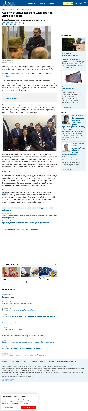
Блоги (42, 3)
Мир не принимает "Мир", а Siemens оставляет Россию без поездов (73, 150)
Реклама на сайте (15, 361)
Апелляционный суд (11, 229)
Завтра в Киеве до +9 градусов (13, 329)
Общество (12, 9)
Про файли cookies (7, 407)
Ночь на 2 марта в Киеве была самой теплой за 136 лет (22, 323)
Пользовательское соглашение (66, 361)
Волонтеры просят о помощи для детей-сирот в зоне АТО (29, 316)
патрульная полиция (30, 229)
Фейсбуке (6, 76)
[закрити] (36, 395)
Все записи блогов (67, 169)
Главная (4, 9)
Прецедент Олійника (11, 98)
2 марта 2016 (24, 9)
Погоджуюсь (29, 407)
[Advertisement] (29, 247)
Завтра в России (68, 88)
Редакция (34, 361)
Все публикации (67, 107)
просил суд (50, 110)
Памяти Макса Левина (70, 55)
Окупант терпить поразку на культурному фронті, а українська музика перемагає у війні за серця (73, 123)
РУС (80, 3)
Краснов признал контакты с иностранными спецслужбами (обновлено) (28, 342)
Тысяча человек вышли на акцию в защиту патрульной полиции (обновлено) (28, 209)
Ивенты (26, 361)
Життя (18, 9)
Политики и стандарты (47, 361)
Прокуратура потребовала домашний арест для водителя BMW (25, 223)
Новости (31, 3)
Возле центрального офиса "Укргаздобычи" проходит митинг (26, 355)
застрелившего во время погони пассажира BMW (34, 69)
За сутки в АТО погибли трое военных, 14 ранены (22, 348)
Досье (51, 3)
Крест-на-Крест (8, 297)
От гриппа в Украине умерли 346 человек (17, 303)
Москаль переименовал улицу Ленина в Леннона (19, 310)
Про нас (4, 361)
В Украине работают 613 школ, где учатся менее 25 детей (23, 335)
